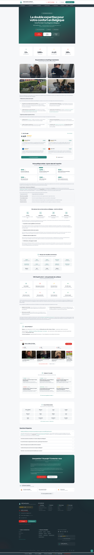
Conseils (62, 5)
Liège (19, 537)
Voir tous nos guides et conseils (47, 395)
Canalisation (60, 506)
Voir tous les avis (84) (67, 538)
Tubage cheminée (70, 506)
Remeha (49, 533)
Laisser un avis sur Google (66, 540)
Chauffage (31, 5)
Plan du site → (52, 421)
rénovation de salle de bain (53, 111)
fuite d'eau (29, 119)
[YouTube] (58, 531)
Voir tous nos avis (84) (34, 157)
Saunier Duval (51, 535)
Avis (46, 550)
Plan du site (57, 550)
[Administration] (73, 550)
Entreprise (23, 5)
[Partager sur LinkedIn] (65, 531)
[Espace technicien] (71, 550)
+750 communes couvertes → (44, 421)
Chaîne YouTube (51, 363)
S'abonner (69, 343)
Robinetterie (50, 507)
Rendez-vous (70, 2)
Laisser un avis (60, 157)
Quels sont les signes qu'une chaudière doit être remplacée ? (31, 444)
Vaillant (40, 531)
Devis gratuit (47, 34)
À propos (38, 550)
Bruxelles (20, 531)
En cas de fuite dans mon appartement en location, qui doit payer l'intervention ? (34, 441)
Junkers (48, 531)
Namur (20, 536)
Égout (59, 507)
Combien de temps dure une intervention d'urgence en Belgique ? (31, 447)
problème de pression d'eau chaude (31, 110)
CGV (66, 550)
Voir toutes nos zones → (22, 539)
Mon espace (62, 2)
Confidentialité (62, 550)
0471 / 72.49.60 (39, 34)
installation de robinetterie (59, 124)
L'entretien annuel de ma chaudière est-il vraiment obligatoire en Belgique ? (33, 438)
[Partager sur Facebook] (61, 531)
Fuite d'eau (50, 506)
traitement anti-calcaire (69, 109)
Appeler (23, 521)
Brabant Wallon (21, 533)
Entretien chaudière (42, 506)
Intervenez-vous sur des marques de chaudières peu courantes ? (31, 450)
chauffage (35, 331)
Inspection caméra (60, 510)
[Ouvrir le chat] (91, 551)
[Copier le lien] (67, 531)
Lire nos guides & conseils (47, 493)
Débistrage (69, 510)
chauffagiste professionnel (49, 317)
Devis (67, 5)
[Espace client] (69, 550)
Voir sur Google (69, 133)
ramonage (45, 331)
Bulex (44, 531)
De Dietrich (46, 535)
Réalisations (43, 550)
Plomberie (39, 5)
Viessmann (41, 533)
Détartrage (50, 510)
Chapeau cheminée (70, 507)
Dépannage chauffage (42, 510)
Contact (71, 5)
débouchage (39, 331)
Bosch (45, 533)
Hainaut (20, 534)
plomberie (42, 317)
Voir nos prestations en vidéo (43, 363)
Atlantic (40, 535)
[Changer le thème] (56, 2)
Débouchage (47, 5)
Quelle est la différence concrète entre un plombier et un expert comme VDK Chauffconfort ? (36, 431)
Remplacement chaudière (43, 507)
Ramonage (56, 5)
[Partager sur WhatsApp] (63, 531)
